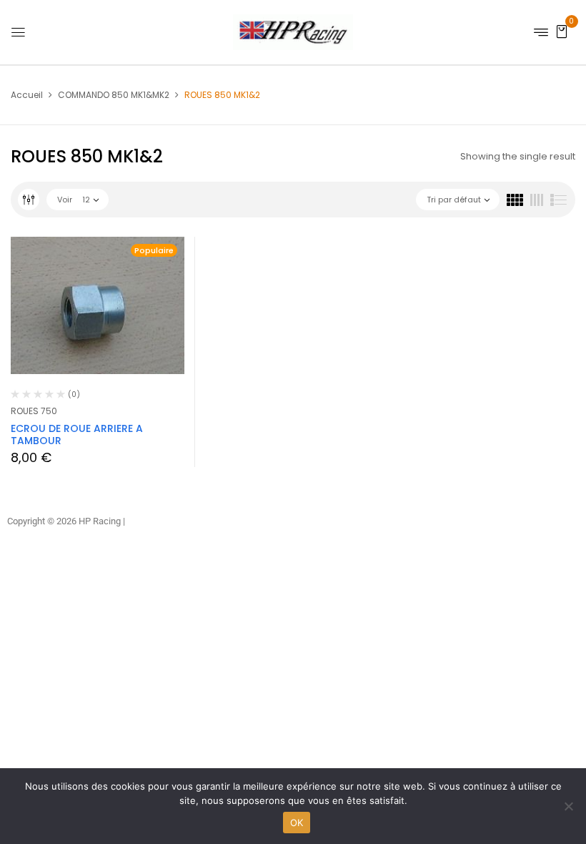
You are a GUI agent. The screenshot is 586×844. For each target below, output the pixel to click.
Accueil (27, 95)
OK (297, 822)
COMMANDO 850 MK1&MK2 (113, 95)
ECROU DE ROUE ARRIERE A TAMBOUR (77, 434)
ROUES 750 (34, 411)
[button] (561, 31)
